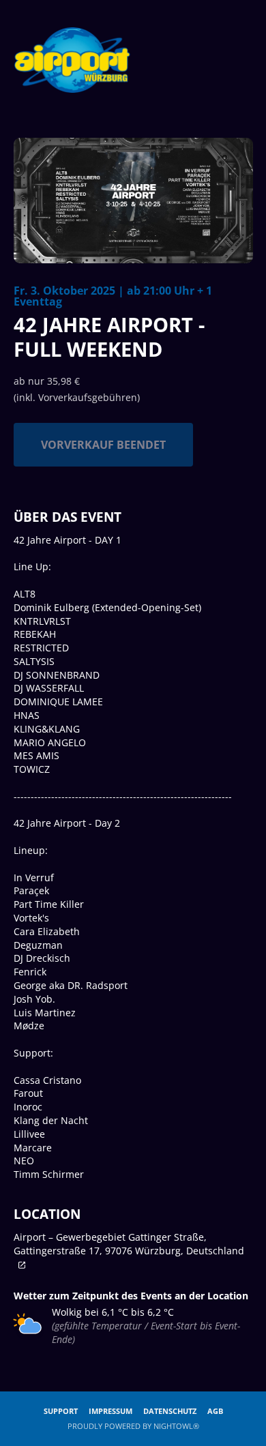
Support (61, 1411)
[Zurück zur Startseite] (72, 60)
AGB (215, 1411)
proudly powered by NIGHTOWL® (133, 1426)
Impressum (110, 1411)
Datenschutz (169, 1411)
